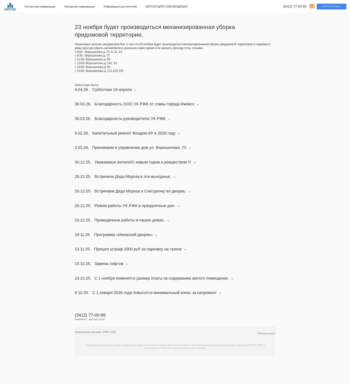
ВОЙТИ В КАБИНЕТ (331, 6)
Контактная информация (40, 6)
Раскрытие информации (79, 6)
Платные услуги (266, 333)
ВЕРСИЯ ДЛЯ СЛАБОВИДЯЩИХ (167, 6)
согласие (153, 345)
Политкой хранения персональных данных (183, 348)
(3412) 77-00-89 (294, 6)
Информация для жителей (120, 6)
